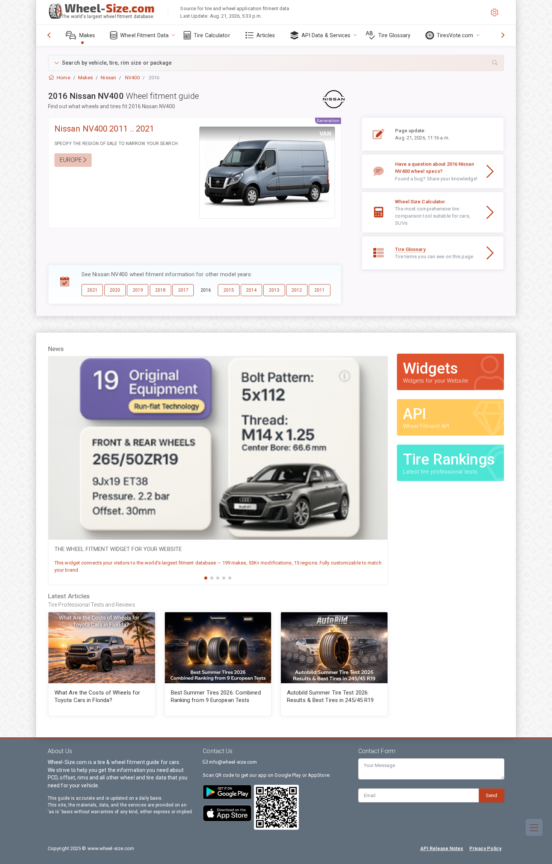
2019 (138, 290)
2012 (296, 290)
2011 (319, 290)
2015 (228, 290)
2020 (115, 290)
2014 (251, 290)
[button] (276, 63)
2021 (92, 290)
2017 (183, 290)
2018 (160, 290)
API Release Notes (441, 848)
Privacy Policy (485, 848)
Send (491, 795)
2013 (274, 290)
